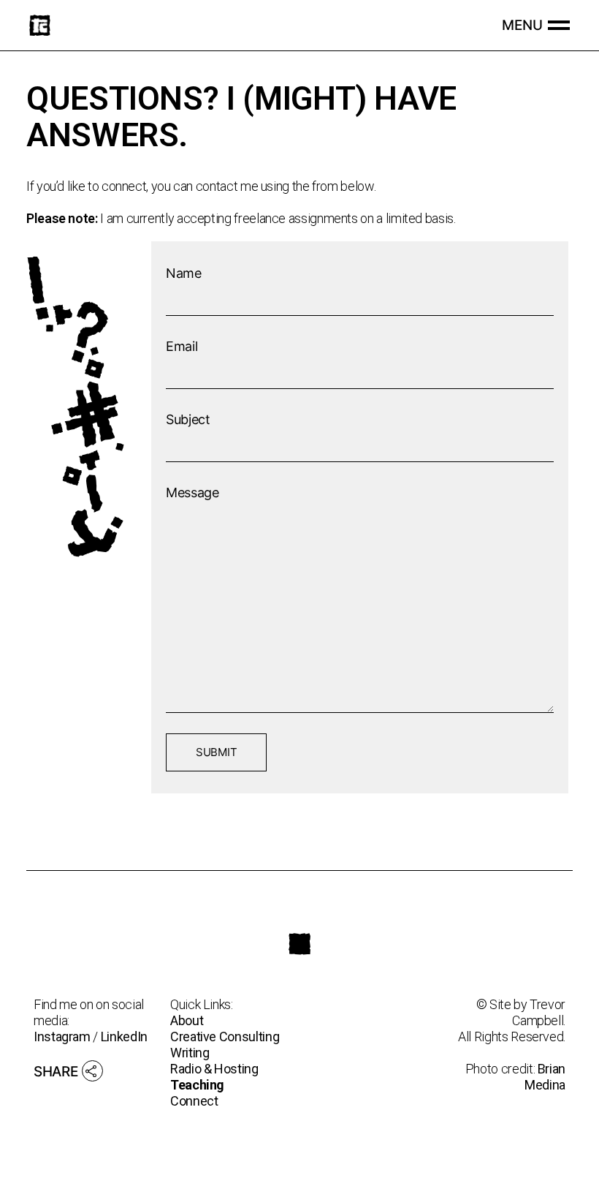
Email (181, 346)
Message (192, 492)
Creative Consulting (224, 1036)
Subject (188, 419)
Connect (194, 1101)
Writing (189, 1052)
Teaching (197, 1084)
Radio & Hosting (214, 1068)
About (186, 1020)
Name (184, 273)
